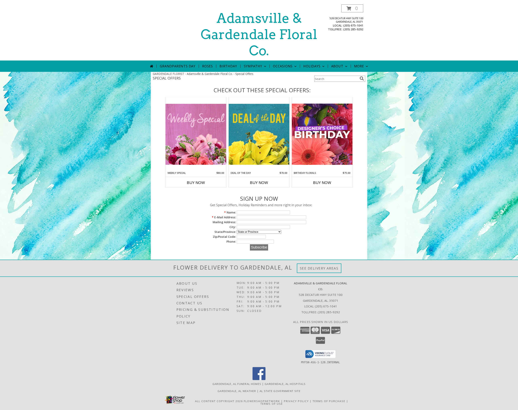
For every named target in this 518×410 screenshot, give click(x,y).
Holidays (311, 66)
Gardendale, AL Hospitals (285, 384)
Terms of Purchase (329, 401)
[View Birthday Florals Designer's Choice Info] (322, 134)
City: (232, 227)
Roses (207, 66)
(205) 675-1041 (353, 25)
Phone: (231, 241)
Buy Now (196, 182)
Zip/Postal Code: (224, 237)
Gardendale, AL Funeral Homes (236, 384)
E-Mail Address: (224, 217)
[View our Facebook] (259, 379)
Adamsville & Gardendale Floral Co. (259, 34)
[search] (362, 78)
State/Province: (225, 232)
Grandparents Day (177, 66)
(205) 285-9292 (353, 29)
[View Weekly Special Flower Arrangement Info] (196, 134)
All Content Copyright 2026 (219, 401)
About (337, 66)
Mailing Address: (224, 222)
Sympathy (253, 66)
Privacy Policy (296, 401)
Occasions (283, 66)
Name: (230, 212)
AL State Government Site (280, 391)
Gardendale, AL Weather (237, 391)
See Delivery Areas (319, 268)
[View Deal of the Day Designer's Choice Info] (259, 134)
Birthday (228, 66)
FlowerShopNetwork (262, 401)
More (359, 66)
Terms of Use (271, 404)
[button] (352, 8)
